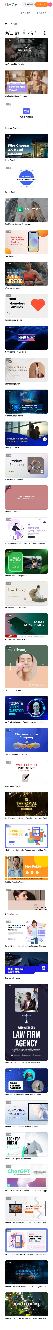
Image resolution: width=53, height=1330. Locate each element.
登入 (29, 4)
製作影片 (41, 4)
